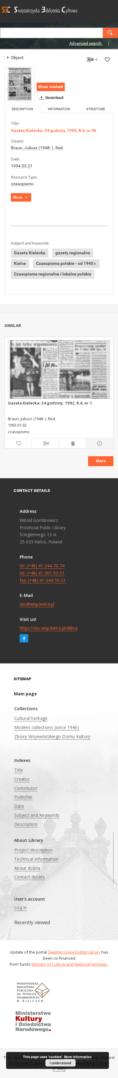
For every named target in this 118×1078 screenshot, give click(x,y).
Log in (20, 907)
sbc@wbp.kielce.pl (37, 604)
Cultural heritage (31, 718)
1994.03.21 (22, 165)
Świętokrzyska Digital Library (74, 952)
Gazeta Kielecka (29, 252)
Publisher (23, 797)
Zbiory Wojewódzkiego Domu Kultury (52, 736)
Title (18, 770)
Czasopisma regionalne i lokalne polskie (52, 274)
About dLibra (27, 868)
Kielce (20, 263)
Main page (25, 694)
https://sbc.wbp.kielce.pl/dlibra (48, 628)
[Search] (110, 33)
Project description (33, 850)
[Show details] (98, 443)
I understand (60, 1063)
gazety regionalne (72, 252)
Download (54, 97)
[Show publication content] (72, 443)
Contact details (29, 877)
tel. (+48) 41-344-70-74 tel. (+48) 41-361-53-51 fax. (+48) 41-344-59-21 (43, 573)
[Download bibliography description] (45, 443)
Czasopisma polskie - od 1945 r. (66, 263)
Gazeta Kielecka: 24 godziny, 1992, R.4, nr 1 (50, 403)
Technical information (36, 859)
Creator (22, 779)
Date (19, 806)
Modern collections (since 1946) (46, 727)
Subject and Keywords (36, 815)
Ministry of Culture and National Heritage (69, 964)
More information (78, 1056)
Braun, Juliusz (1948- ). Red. (37, 147)
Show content (50, 86)
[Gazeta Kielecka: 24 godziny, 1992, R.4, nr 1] (59, 369)
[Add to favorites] (107, 59)
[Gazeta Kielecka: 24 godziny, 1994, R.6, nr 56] (19, 84)
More (101, 461)
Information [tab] (59, 109)
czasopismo (22, 183)
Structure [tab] (95, 109)
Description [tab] (22, 109)
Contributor (26, 788)
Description (26, 824)
